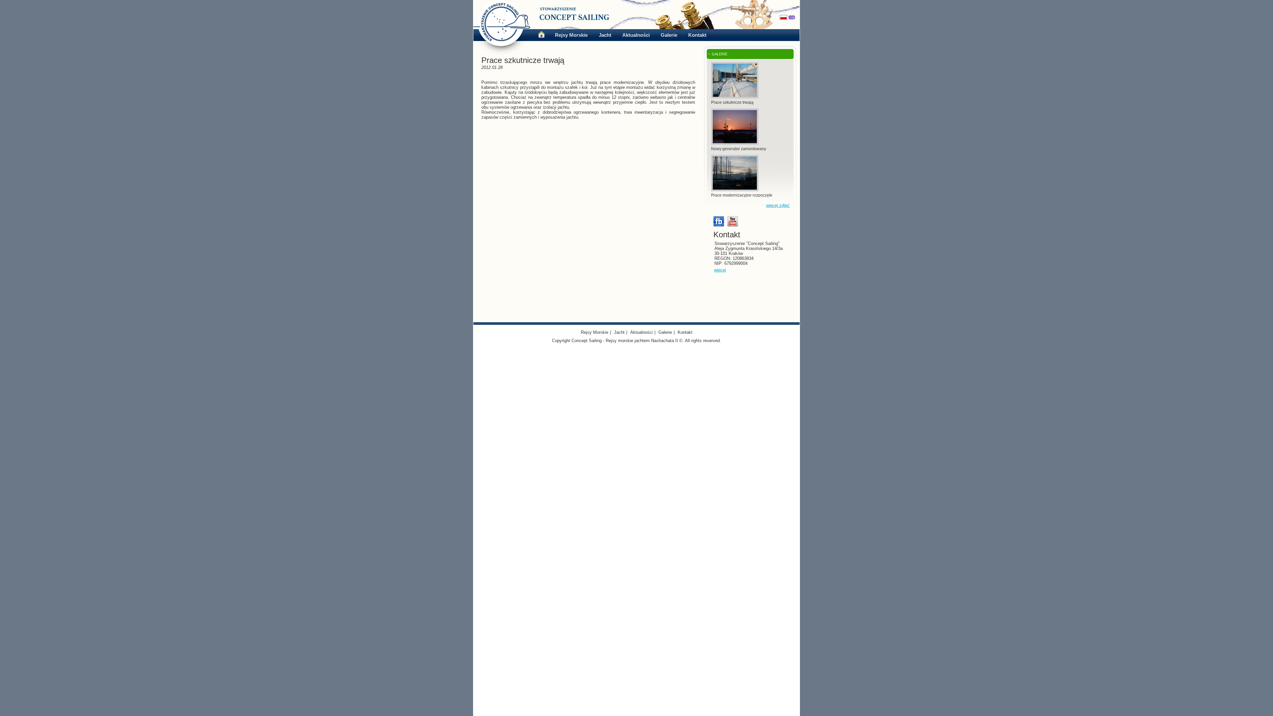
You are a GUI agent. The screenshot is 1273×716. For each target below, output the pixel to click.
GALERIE (719, 54)
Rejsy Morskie (571, 35)
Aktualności (636, 35)
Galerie (669, 35)
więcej (720, 270)
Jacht (605, 35)
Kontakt (697, 35)
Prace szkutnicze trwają (732, 102)
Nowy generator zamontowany (738, 149)
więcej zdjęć (778, 205)
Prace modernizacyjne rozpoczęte (741, 195)
